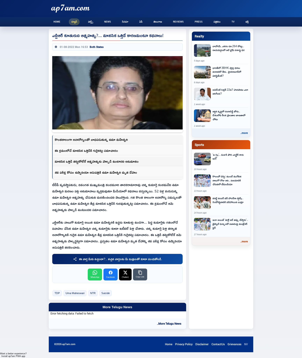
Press (199, 21)
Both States (97, 47)
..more (244, 133)
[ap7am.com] (70, 8)
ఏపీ (140, 21)
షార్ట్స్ (90, 21)
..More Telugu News (169, 324)
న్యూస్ (74, 21)
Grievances (234, 344)
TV (233, 21)
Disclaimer (202, 344)
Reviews (178, 21)
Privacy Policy (184, 344)
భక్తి (247, 21)
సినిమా (125, 21)
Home (56, 21)
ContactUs (218, 344)
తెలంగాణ (157, 21)
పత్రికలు (217, 21)
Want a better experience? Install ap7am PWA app (13, 354)
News (107, 21)
